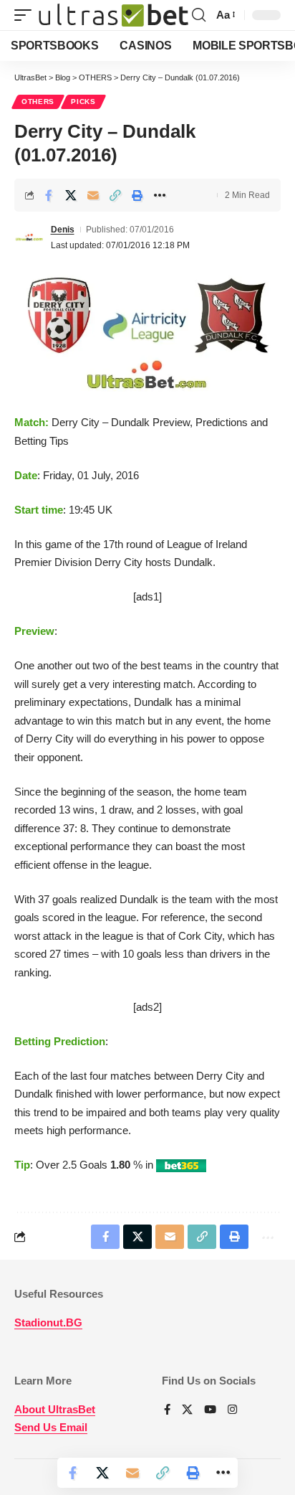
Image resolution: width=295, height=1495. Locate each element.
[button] (26, 15)
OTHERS (37, 101)
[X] (187, 1410)
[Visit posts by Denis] (29, 237)
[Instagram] (232, 1410)
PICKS (83, 101)
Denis (62, 230)
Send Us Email (50, 1427)
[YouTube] (210, 1410)
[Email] (93, 195)
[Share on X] (71, 195)
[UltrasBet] (113, 15)
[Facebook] (167, 1410)
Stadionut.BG (48, 1322)
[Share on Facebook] (49, 195)
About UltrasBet (54, 1409)
